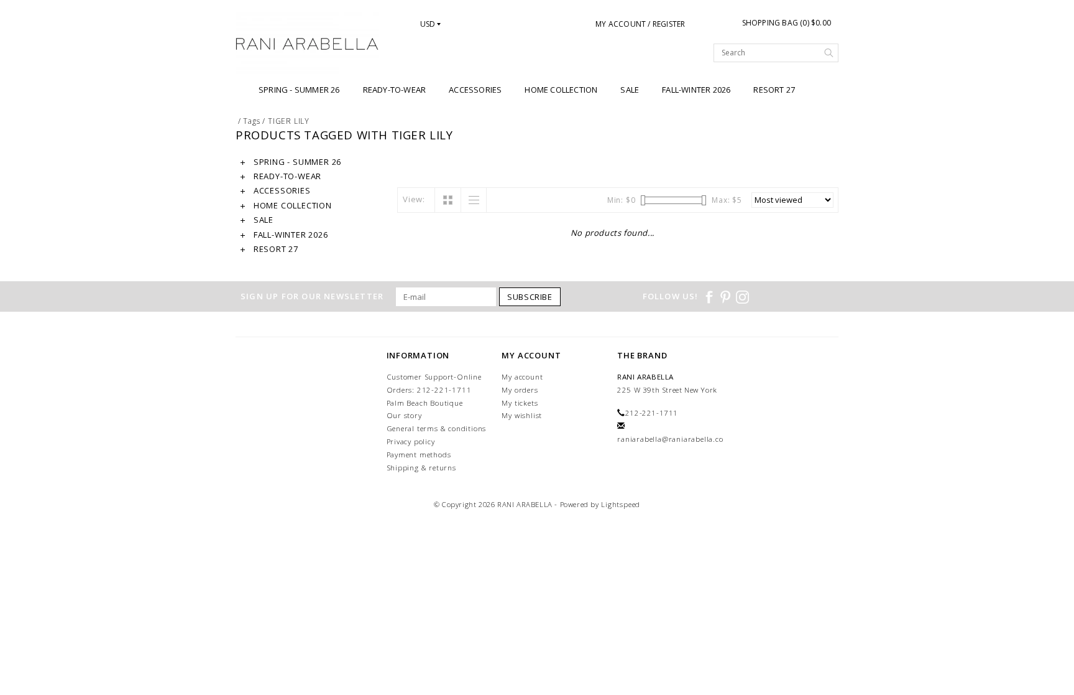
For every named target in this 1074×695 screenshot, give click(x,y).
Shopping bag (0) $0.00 (786, 22)
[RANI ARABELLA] (307, 44)
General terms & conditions (437, 428)
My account (522, 376)
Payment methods (419, 454)
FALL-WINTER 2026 (696, 89)
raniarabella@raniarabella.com (673, 439)
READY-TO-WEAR (394, 89)
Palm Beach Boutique (425, 403)
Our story (404, 415)
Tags (251, 121)
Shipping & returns (421, 467)
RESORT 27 (774, 89)
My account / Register (640, 24)
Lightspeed (620, 504)
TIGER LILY (289, 121)
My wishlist (522, 415)
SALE (629, 89)
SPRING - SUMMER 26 (299, 89)
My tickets (520, 403)
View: (414, 199)
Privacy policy (411, 441)
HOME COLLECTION (561, 89)
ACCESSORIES (475, 89)
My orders (520, 389)
